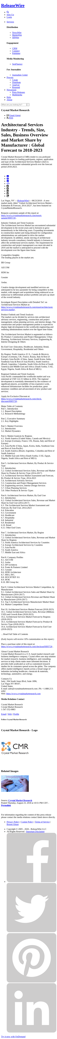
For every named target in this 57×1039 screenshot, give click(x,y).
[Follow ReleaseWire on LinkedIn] (31, 1032)
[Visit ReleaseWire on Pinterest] (31, 982)
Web (10, 714)
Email (3, 714)
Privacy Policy (13, 822)
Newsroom (11, 90)
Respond (16, 87)
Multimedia (17, 95)
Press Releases (18, 92)
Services (10, 22)
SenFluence (17, 64)
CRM (14, 48)
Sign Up (10, 14)
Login (9, 17)
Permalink (6, 805)
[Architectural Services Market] (15, 791)
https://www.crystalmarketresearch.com (23, 693)
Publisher (16, 53)
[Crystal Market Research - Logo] (15, 761)
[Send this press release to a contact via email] (8, 176)
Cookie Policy (27, 822)
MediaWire (17, 35)
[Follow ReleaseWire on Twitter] (31, 932)
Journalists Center (20, 75)
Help (9, 97)
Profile (16, 714)
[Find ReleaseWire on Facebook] (31, 881)
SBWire (15, 37)
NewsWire (16, 32)
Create (15, 80)
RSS (11, 118)
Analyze (16, 85)
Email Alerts (14, 115)
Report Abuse (13, 824)
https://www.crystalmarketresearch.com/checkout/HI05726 (26, 646)
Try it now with (13, 1036)
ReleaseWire (12, 5)
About (9, 100)
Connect (16, 51)
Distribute (16, 82)
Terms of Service (42, 822)
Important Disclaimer (35, 831)
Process (10, 77)
